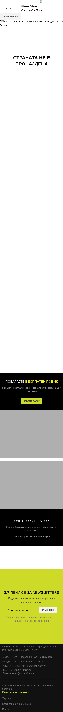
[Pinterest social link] (26, 2)
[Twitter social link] (23, 2)
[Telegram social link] (33, 2)
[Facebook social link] (20, 2)
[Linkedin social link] (30, 2)
